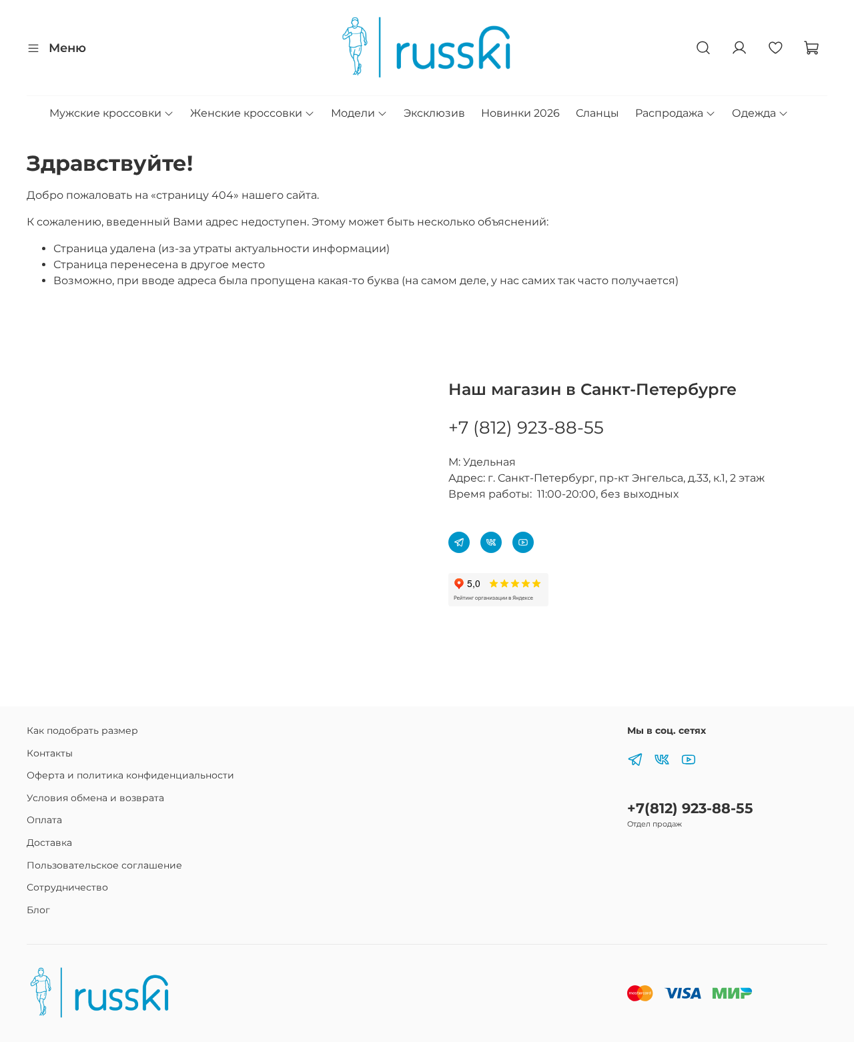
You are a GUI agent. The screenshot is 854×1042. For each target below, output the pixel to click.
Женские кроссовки (246, 113)
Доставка (49, 843)
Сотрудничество (67, 887)
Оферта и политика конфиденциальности (130, 775)
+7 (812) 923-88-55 (526, 427)
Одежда (754, 113)
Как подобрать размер (82, 730)
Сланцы (597, 113)
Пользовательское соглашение (104, 865)
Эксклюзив (434, 113)
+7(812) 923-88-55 (690, 808)
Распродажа (669, 113)
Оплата (44, 820)
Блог (38, 910)
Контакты (50, 753)
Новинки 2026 (520, 113)
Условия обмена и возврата (95, 798)
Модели (353, 113)
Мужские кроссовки (105, 113)
